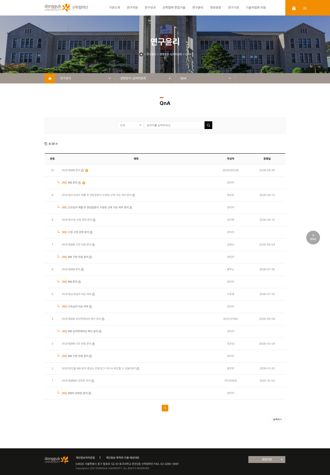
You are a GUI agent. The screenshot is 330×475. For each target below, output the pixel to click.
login (294, 8)
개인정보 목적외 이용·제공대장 (122, 457)
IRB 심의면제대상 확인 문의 (80, 331)
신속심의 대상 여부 (75, 306)
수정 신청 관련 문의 (75, 232)
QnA (188, 54)
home (50, 78)
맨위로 (313, 239)
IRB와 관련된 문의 (75, 393)
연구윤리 (151, 54)
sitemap (305, 8)
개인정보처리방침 (85, 457)
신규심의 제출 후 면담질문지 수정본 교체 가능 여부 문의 (95, 207)
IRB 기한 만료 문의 (75, 257)
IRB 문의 (70, 182)
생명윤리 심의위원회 (171, 54)
